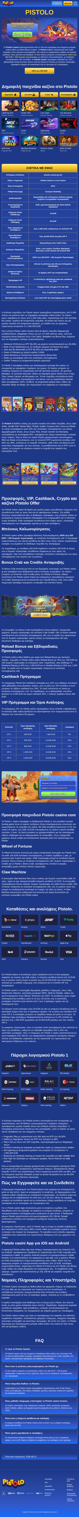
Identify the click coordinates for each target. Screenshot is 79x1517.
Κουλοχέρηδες (67, 95)
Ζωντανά (28, 95)
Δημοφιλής (9, 95)
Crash (47, 95)
